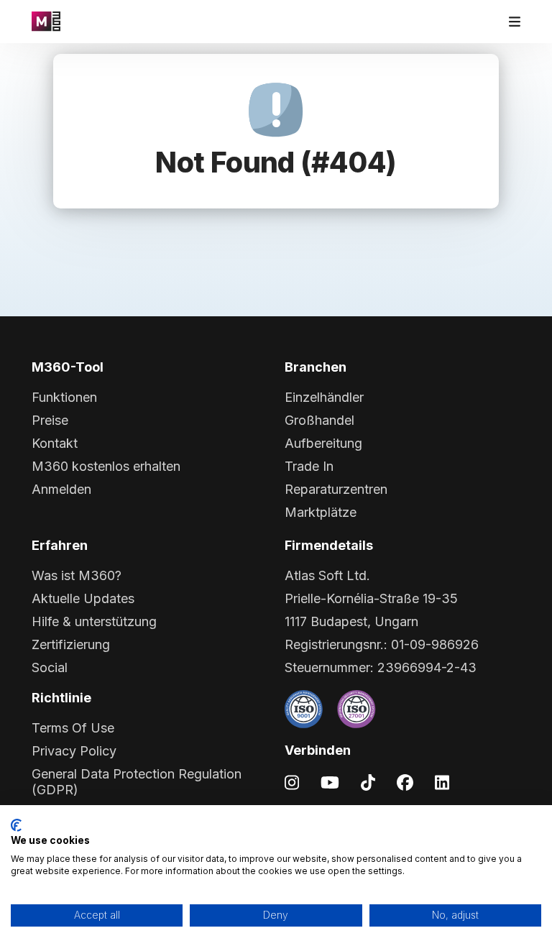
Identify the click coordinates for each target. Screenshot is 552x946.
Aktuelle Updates (83, 598)
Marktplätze (320, 512)
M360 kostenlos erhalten (106, 466)
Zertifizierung (71, 644)
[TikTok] (368, 782)
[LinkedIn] (442, 782)
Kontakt (55, 443)
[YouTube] (330, 782)
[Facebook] (405, 782)
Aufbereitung (323, 443)
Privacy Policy (74, 750)
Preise (50, 420)
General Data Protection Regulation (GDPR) (137, 781)
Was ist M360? (76, 575)
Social (50, 667)
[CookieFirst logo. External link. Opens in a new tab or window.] (16, 825)
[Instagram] (292, 782)
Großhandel (319, 420)
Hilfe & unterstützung (94, 621)
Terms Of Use (73, 727)
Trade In (309, 466)
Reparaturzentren (336, 489)
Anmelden (61, 489)
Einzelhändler (324, 397)
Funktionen (64, 397)
